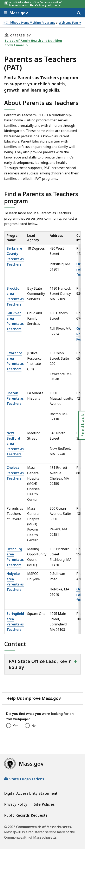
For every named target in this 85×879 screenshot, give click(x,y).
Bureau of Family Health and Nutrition (33, 40)
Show (14, 45)
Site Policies (44, 804)
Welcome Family (70, 22)
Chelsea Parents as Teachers (15, 472)
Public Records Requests (25, 815)
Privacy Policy (15, 804)
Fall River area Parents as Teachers (15, 321)
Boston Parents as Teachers (15, 398)
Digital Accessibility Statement (31, 793)
